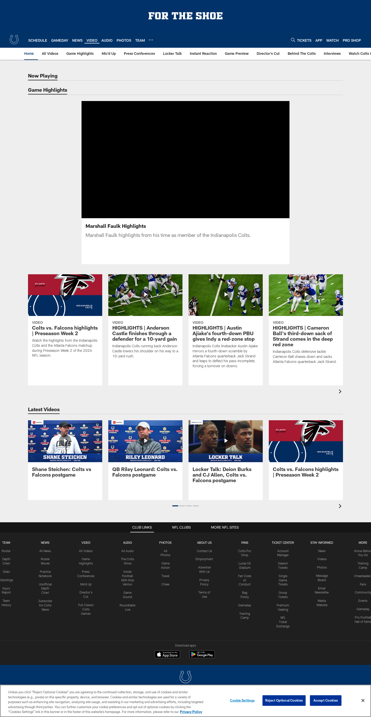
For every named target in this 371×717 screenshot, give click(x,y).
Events (362, 600)
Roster (6, 551)
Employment (204, 559)
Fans (363, 584)
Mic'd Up (86, 584)
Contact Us (204, 551)
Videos (322, 559)
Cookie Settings (242, 700)
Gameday (244, 605)
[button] (169, 160)
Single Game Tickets (283, 580)
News (45, 542)
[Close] (362, 700)
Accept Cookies (325, 700)
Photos (165, 542)
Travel (165, 576)
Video (86, 542)
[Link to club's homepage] (14, 40)
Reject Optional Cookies (284, 700)
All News (45, 551)
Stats (6, 571)
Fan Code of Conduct (244, 580)
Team (6, 542)
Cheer (166, 584)
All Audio (127, 551)
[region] (185, 701)
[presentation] (341, 392)
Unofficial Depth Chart (45, 588)
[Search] (293, 39)
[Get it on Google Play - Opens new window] (202, 657)
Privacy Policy (191, 712)
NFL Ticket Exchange (282, 622)
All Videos (86, 551)
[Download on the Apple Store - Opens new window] (167, 655)
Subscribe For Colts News (45, 605)
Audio (127, 542)
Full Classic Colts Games (86, 609)
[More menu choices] (151, 40)
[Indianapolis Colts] (185, 677)
